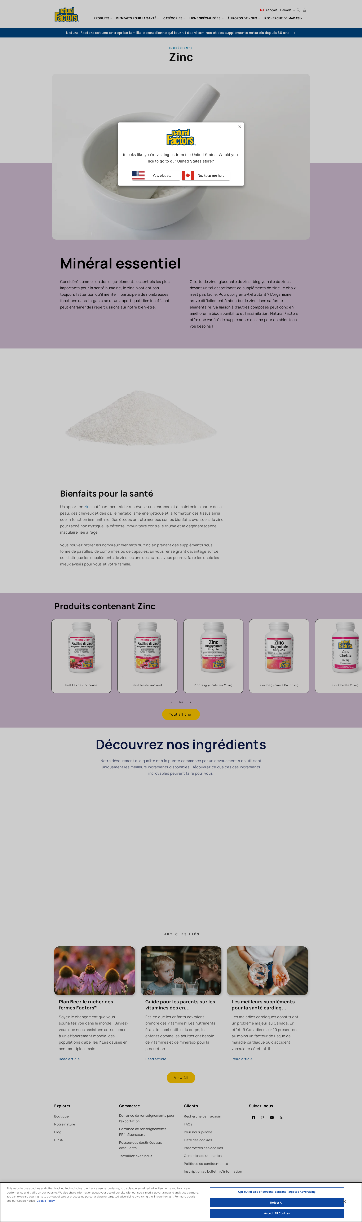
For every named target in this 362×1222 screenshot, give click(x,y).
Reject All (276, 1202)
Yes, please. (161, 176)
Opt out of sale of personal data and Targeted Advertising (276, 1192)
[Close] (344, 1201)
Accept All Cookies (277, 1213)
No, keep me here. (211, 176)
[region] (181, 1202)
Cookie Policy (46, 1201)
